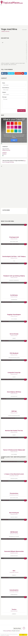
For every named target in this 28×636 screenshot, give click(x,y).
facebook (4, 153)
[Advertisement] (6, 187)
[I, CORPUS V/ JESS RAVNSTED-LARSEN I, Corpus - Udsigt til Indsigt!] (14, 461)
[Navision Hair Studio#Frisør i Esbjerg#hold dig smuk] (14, 418)
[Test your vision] (14, 130)
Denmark (7, 31)
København (12, 533)
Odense (12, 611)
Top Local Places (7, 630)
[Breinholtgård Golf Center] (14, 244)
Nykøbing (12, 553)
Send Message (21, 110)
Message (4, 97)
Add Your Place (17, 628)
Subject (4, 92)
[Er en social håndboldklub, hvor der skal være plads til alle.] (14, 340)
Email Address (5, 87)
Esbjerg (3, 31)
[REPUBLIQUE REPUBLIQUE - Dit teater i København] (14, 519)
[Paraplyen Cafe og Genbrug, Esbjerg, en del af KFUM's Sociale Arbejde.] (14, 263)
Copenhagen (12, 475)
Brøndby (12, 514)
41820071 (4, 152)
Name (3, 82)
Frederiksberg (12, 495)
